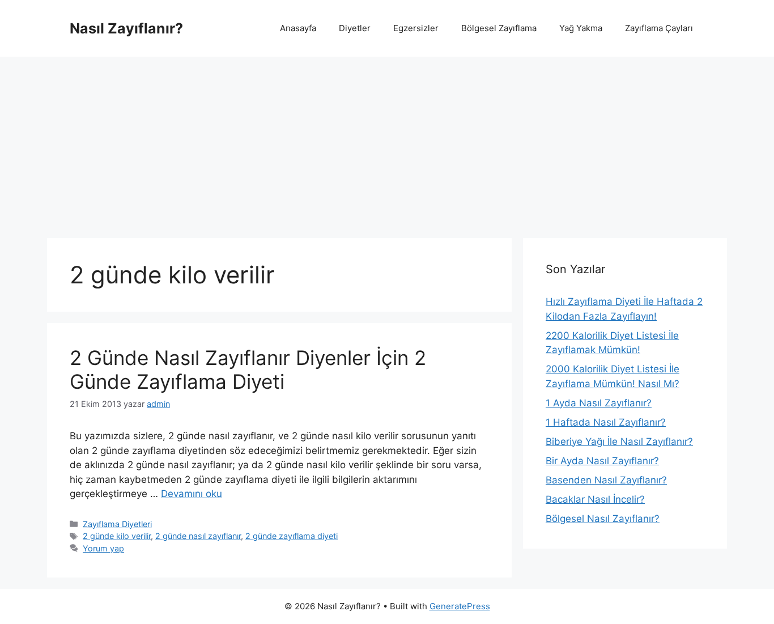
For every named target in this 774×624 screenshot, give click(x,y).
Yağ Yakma (580, 28)
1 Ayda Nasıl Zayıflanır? (599, 403)
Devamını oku (191, 493)
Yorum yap (103, 548)
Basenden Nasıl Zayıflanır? (606, 480)
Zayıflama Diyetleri (117, 524)
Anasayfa (298, 28)
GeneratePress (459, 606)
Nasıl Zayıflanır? (126, 28)
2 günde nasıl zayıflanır (198, 536)
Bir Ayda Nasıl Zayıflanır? (602, 460)
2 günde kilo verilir (117, 536)
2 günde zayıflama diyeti (291, 536)
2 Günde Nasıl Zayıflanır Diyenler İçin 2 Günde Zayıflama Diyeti (248, 369)
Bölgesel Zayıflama (499, 28)
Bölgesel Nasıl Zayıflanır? (603, 518)
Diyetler (355, 28)
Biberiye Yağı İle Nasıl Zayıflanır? (619, 441)
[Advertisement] (387, 141)
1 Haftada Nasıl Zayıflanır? (606, 422)
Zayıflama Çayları (659, 28)
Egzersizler (416, 28)
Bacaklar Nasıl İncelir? (595, 499)
